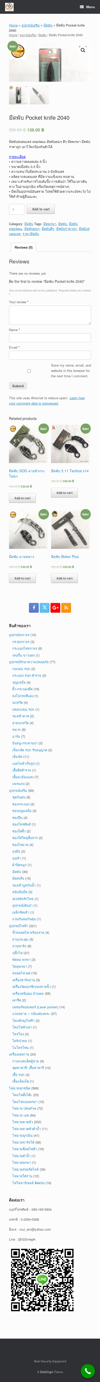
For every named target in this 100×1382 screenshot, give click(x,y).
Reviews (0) (24, 247)
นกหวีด (17, 702)
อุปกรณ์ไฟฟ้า (18, 925)
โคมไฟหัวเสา (22, 1027)
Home (13, 25)
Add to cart (40, 209)
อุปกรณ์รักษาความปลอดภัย (29, 661)
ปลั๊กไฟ (17, 952)
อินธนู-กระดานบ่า (25, 743)
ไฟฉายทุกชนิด (19, 1088)
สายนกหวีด (20, 722)
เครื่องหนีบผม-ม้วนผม (28, 993)
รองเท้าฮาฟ (20, 715)
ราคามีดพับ (31, 233)
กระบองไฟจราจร (24, 648)
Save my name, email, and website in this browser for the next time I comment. (71, 370)
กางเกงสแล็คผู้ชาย (25, 1061)
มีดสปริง (18, 878)
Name (14, 329)
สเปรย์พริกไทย (23, 898)
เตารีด (16, 1000)
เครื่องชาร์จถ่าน (23, 979)
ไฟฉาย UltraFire (24, 1108)
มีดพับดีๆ (48, 228)
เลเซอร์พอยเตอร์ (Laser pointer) (35, 1006)
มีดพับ (48, 25)
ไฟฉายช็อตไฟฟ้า (24, 1148)
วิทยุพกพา (19, 966)
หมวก (16, 729)
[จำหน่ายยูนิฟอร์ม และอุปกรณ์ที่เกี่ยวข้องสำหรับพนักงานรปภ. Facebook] (34, 608)
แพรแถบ (18, 783)
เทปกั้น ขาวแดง (23, 655)
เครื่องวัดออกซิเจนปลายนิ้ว (31, 986)
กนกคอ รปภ (21, 668)
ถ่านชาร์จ (19, 945)
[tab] (23, 247)
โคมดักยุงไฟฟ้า (23, 1020)
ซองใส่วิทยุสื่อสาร (25, 837)
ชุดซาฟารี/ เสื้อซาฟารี (28, 1067)
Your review (18, 301)
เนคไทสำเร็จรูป (23, 763)
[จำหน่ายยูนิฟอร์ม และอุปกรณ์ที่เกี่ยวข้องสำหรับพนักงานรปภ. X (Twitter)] (44, 608)
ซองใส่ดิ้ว (19, 831)
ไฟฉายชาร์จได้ (23, 1142)
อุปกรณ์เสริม (31, 25)
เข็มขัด (17, 756)
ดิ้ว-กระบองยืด (22, 688)
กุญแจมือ (19, 682)
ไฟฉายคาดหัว (22, 1121)
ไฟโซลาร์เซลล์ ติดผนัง (28, 1182)
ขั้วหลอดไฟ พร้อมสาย (28, 932)
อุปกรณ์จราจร (19, 634)
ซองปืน (17, 817)
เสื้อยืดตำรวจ (21, 770)
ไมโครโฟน (20, 1047)
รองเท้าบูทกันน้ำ (24, 885)
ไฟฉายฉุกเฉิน (22, 1135)
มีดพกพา (49, 223)
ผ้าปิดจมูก (19, 864)
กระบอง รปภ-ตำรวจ (26, 675)
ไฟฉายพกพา (21, 1162)
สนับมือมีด (19, 891)
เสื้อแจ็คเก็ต (20, 1081)
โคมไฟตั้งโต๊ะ (22, 1094)
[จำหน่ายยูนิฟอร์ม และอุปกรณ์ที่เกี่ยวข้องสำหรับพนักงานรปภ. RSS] (66, 608)
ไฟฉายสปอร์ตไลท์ (25, 1169)
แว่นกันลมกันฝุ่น (24, 918)
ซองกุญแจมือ (22, 810)
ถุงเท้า (16, 858)
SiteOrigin (46, 1372)
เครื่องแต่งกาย (19, 1054)
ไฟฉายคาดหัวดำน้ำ (26, 1128)
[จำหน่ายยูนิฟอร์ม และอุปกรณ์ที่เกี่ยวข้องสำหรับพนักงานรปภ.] (9, 7)
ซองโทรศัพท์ (21, 824)
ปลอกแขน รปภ (23, 709)
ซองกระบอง (20, 804)
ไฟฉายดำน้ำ (21, 1155)
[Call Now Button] (88, 1371)
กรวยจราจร (20, 641)
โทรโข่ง (18, 1034)
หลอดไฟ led (21, 973)
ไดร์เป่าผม (19, 1040)
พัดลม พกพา (21, 959)
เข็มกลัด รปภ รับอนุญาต (29, 749)
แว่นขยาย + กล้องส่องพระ (31, 1013)
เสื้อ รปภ (18, 1074)
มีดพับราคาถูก (66, 228)
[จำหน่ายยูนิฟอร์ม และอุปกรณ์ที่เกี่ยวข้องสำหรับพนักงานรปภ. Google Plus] (55, 608)
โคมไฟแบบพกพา (24, 1101)
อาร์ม (16, 736)
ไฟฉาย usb (20, 1115)
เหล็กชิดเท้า (20, 912)
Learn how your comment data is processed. (47, 400)
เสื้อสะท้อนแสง (23, 776)
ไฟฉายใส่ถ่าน (22, 1175)
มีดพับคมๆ (31, 228)
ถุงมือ (16, 851)
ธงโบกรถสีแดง (22, 695)
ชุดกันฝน (18, 797)
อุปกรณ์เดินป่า (22, 905)
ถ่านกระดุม (20, 939)
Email (14, 347)
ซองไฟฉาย (20, 844)
